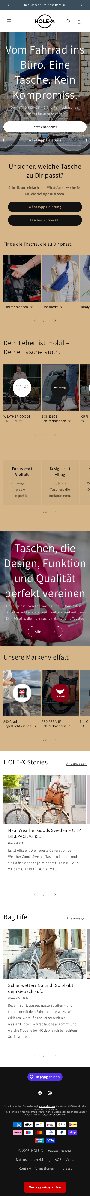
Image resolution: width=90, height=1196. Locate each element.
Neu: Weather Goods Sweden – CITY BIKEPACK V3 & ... (44, 833)
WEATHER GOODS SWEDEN (17, 418)
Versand (72, 1159)
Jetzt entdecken (45, 126)
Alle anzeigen (76, 763)
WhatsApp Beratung (45, 140)
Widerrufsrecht (60, 1151)
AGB (58, 1159)
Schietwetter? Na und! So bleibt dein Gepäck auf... (41, 988)
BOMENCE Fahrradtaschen (54, 418)
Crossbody (50, 307)
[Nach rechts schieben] (55, 321)
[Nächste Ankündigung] (81, 5)
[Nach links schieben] (35, 321)
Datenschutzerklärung (33, 1159)
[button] (9, 21)
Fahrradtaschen (15, 307)
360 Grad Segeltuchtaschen (17, 723)
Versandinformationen (53, 1114)
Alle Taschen (45, 631)
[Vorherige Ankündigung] (8, 5)
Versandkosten (47, 1106)
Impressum (66, 1168)
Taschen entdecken (45, 220)
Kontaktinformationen (36, 1168)
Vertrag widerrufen (45, 1187)
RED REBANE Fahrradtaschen (54, 723)
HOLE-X (37, 1150)
